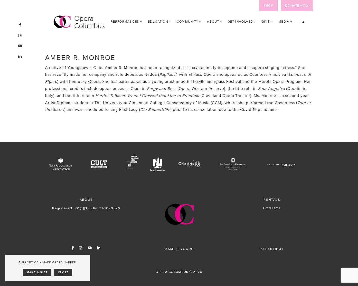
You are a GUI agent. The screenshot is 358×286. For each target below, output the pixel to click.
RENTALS (272, 199)
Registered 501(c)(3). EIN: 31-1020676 (86, 208)
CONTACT (272, 208)
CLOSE (63, 272)
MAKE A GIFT (37, 272)
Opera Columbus (79, 22)
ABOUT (86, 199)
